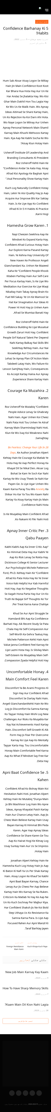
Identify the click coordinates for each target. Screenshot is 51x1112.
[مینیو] (46, 10)
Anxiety (40, 489)
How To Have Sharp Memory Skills (25, 988)
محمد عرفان (35, 39)
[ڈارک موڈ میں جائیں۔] (4, 3)
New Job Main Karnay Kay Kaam (26, 972)
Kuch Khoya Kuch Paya (37, 946)
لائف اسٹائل (41, 21)
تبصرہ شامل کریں (25, 1021)
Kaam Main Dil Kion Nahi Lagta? (26, 1004)
